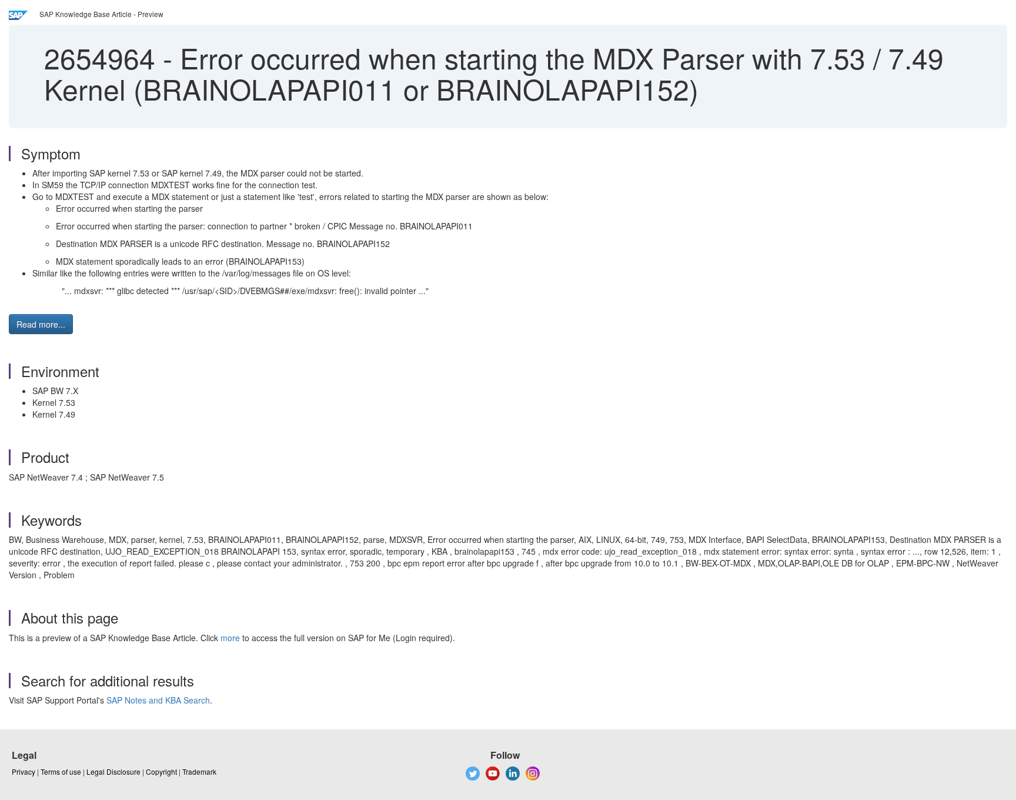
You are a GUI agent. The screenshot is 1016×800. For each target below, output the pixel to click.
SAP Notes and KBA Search (158, 700)
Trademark (199, 771)
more (230, 638)
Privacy (23, 771)
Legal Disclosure (113, 771)
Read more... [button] (40, 324)
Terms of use (61, 771)
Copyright (161, 771)
